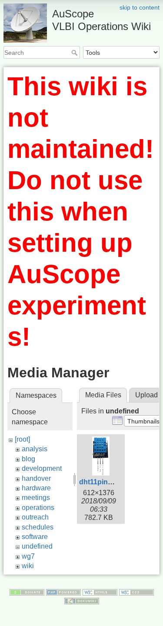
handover (36, 478)
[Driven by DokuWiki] (81, 600)
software (35, 536)
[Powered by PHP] (63, 591)
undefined (37, 546)
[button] (143, 420)
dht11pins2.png (104, 482)
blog (28, 459)
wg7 (28, 556)
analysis (34, 449)
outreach (35, 517)
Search (75, 53)
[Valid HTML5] (100, 591)
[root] (22, 439)
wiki (28, 565)
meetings (36, 497)
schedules (37, 527)
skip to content (140, 7)
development (42, 468)
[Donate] (27, 591)
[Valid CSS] (136, 591)
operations (38, 507)
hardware (36, 488)
